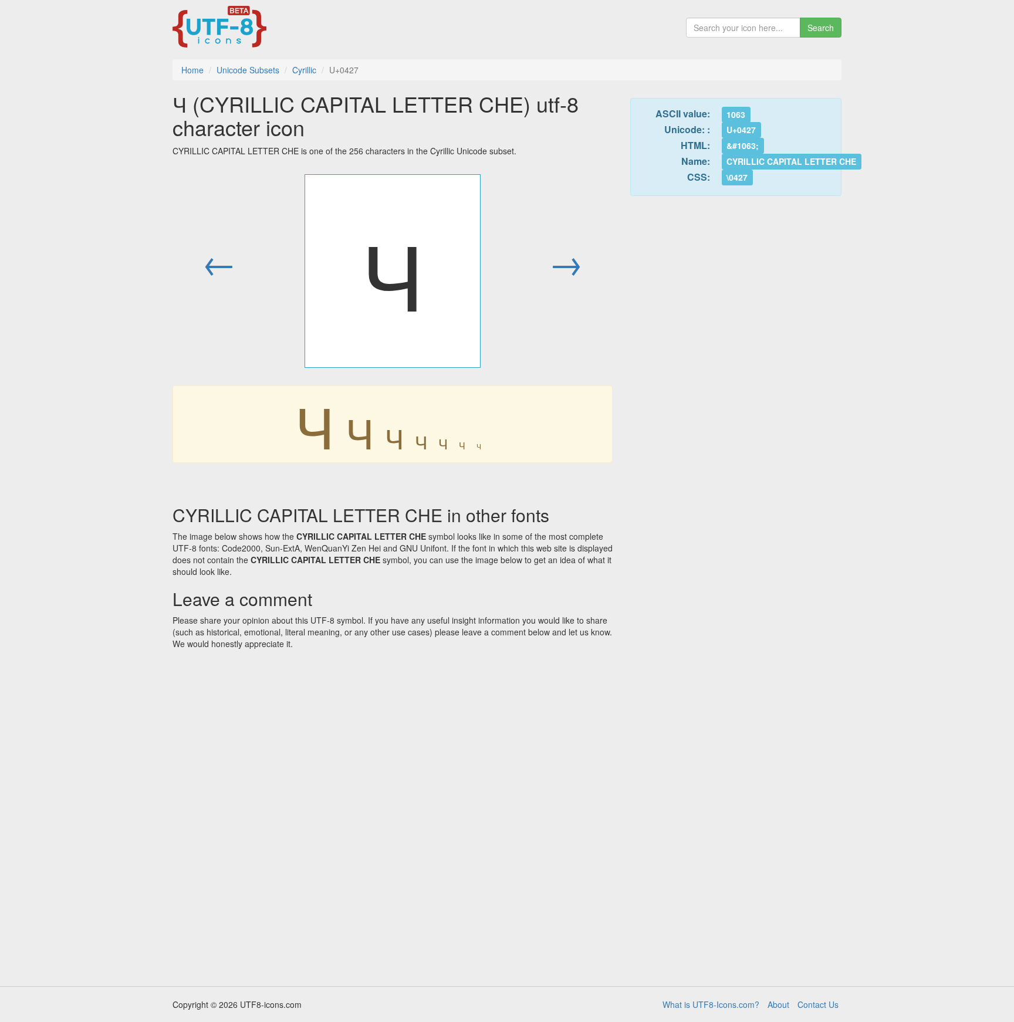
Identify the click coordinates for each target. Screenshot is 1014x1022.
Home (192, 70)
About (778, 1004)
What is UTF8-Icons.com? (711, 1004)
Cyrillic (304, 70)
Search (820, 27)
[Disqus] (393, 813)
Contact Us (818, 1004)
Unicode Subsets (248, 70)
